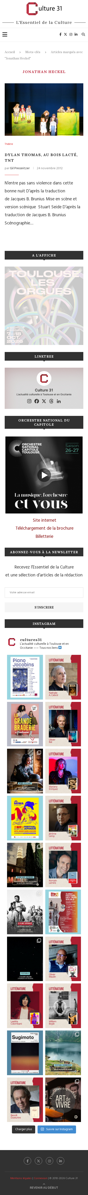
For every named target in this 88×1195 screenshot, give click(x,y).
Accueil (10, 52)
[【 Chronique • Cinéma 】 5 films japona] (25, 912)
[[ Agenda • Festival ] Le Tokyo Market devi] (25, 818)
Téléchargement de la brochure (44, 528)
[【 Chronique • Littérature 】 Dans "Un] (25, 1005)
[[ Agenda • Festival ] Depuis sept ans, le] (63, 912)
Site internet (44, 520)
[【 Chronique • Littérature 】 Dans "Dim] (63, 677)
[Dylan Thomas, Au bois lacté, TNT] (44, 109)
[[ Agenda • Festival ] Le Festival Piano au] (25, 677)
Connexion (40, 1178)
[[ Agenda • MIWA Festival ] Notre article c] (25, 771)
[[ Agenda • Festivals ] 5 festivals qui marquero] (25, 959)
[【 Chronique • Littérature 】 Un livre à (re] (25, 1100)
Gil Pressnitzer (20, 168)
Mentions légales (21, 1178)
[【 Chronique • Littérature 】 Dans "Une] (63, 1005)
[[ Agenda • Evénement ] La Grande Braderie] (25, 724)
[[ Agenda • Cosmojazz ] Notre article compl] (63, 1052)
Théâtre (9, 144)
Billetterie (44, 536)
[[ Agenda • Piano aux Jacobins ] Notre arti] (25, 865)
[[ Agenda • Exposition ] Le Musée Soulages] (25, 1052)
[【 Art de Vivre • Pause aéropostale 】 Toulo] (63, 1100)
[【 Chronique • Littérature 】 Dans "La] (63, 771)
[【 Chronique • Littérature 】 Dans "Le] (63, 724)
